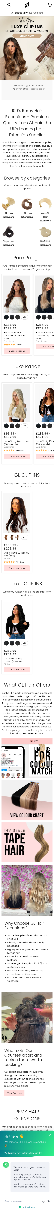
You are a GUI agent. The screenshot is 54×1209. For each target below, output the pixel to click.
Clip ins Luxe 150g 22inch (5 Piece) (13, 660)
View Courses (14, 1093)
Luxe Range (9, 447)
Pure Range (9, 341)
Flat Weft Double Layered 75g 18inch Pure (14, 335)
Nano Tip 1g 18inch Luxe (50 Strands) (16, 443)
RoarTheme (30, 1207)
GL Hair (7, 558)
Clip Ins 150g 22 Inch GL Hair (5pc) (16, 554)
